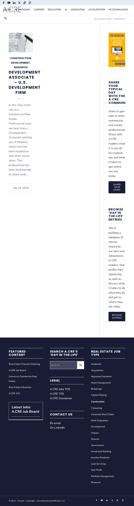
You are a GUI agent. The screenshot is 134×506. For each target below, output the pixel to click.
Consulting (96, 408)
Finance (95, 433)
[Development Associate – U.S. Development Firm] (21, 42)
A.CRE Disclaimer (61, 398)
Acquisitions (97, 370)
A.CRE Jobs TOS (60, 389)
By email (55, 423)
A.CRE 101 (14, 393)
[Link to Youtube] (8, 2)
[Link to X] (19, 2)
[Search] (5, 18)
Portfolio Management (102, 476)
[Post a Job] (117, 66)
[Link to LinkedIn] (14, 2)
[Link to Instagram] (29, 2)
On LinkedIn (57, 428)
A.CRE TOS (57, 394)
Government (97, 445)
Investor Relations (100, 457)
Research (21, 67)
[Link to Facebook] (3, 2)
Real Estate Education (20, 387)
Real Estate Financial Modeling (24, 364)
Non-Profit (96, 470)
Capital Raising (99, 395)
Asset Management (101, 382)
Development (20, 62)
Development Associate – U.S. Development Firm (25, 82)
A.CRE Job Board (17, 370)
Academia (96, 364)
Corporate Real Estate (102, 414)
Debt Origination (99, 420)
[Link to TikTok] (24, 2)
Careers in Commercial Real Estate (23, 379)
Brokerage (96, 388)
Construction (20, 58)
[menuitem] (8, 9)
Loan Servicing (98, 463)
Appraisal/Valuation (101, 376)
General (95, 439)
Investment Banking (101, 451)
